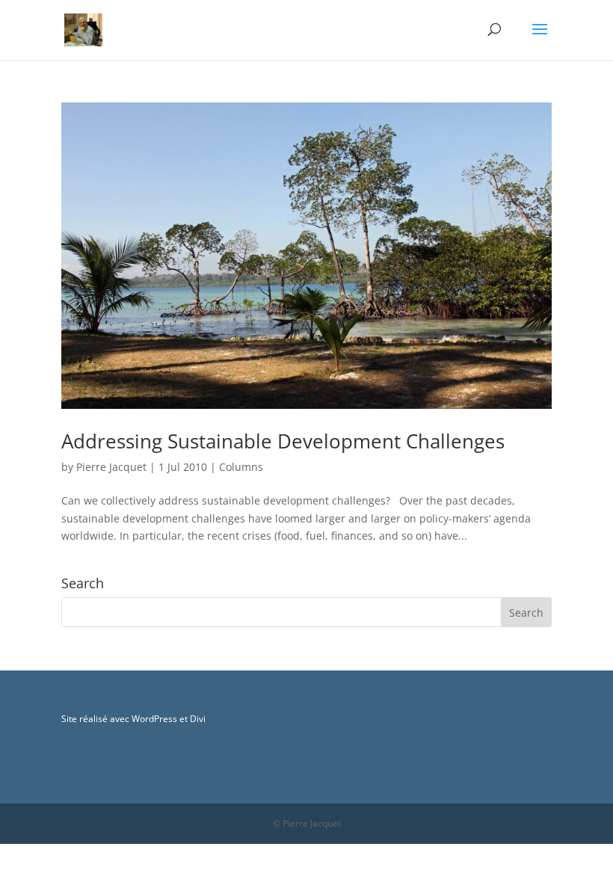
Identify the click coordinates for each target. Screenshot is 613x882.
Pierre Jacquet (111, 467)
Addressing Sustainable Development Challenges (283, 441)
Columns (241, 467)
